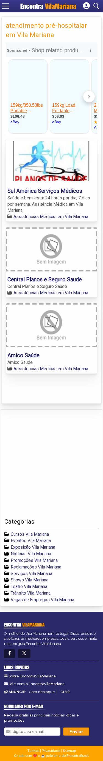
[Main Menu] (5, 6)
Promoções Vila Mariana (34, 560)
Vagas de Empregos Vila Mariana (42, 599)
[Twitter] (24, 653)
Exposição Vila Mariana (33, 547)
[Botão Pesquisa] (97, 6)
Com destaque (42, 692)
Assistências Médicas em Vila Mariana (50, 216)
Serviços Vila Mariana (31, 573)
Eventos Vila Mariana (31, 540)
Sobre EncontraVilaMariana (32, 676)
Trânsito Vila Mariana (31, 593)
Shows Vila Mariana (29, 580)
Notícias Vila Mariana (31, 553)
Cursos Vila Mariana (30, 534)
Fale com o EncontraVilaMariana (37, 684)
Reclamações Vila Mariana (36, 567)
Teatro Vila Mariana (29, 586)
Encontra (48, 6)
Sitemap (69, 751)
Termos (33, 751)
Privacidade (51, 751)
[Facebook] (9, 653)
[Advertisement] (51, 463)
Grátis (65, 692)
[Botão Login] (86, 6)
